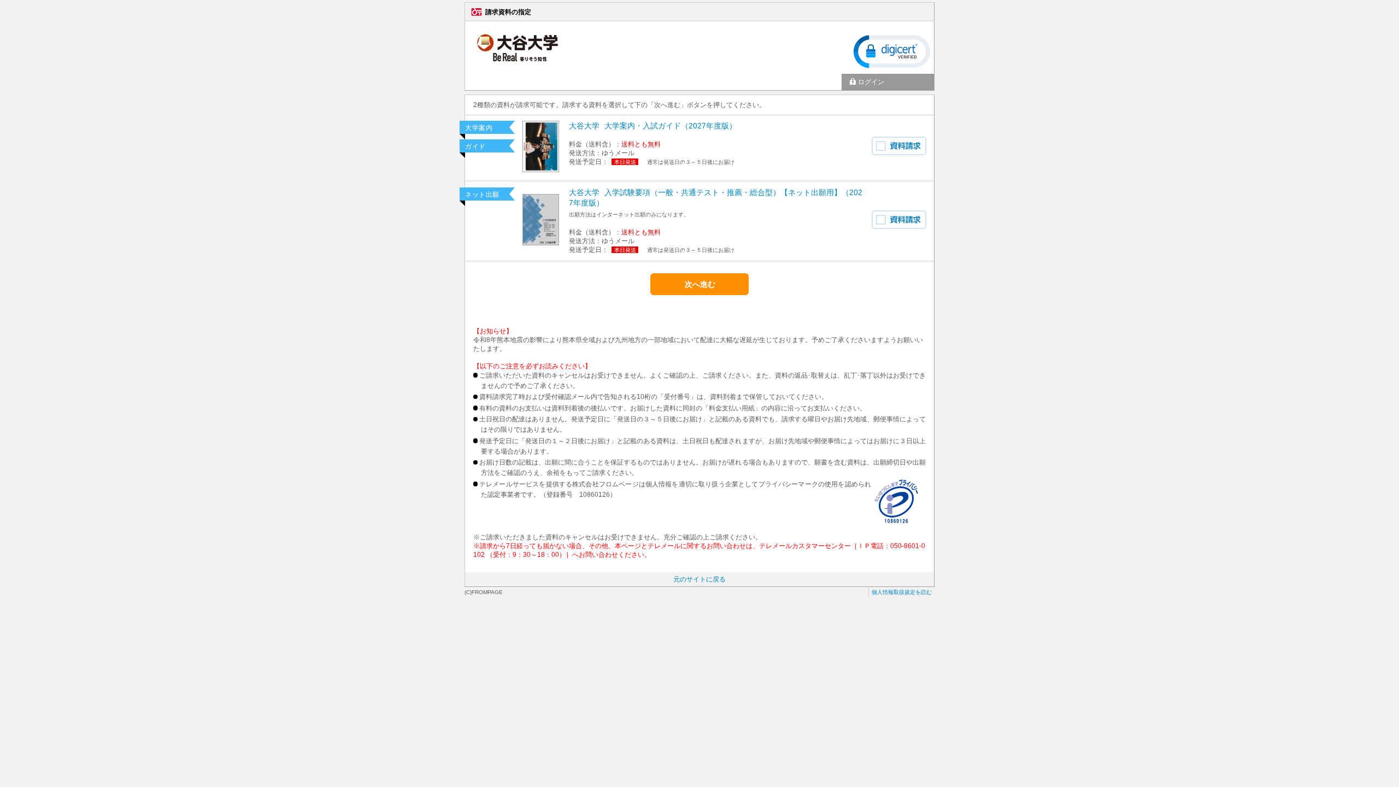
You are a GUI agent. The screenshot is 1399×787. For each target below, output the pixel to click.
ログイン (871, 82)
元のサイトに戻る (699, 579)
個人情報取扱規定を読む (902, 592)
